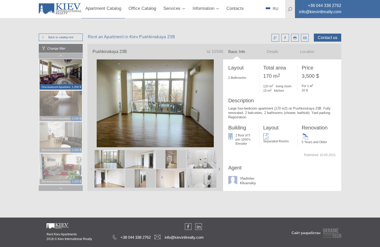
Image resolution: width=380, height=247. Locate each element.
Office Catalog (142, 8)
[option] (61, 74)
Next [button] (218, 167)
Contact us (327, 37)
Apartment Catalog (103, 8)
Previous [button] (90, 167)
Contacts (235, 8)
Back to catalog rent (60, 37)
